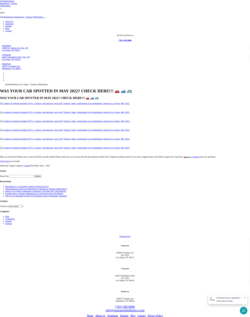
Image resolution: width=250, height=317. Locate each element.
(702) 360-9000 (125, 40)
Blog (7, 28)
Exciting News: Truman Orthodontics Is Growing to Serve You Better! (34, 193)
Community (10, 219)
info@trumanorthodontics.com (125, 310)
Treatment (9, 24)
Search (37, 176)
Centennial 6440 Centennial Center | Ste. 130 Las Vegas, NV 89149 (16, 57)
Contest (27, 166)
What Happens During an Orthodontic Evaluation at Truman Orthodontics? (36, 189)
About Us (9, 21)
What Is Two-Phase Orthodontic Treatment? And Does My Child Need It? (35, 191)
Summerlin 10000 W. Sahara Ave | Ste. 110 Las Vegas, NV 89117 (15, 47)
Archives (3, 206)
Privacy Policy (155, 315)
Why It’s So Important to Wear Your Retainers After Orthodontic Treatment (36, 196)
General (8, 223)
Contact (8, 31)
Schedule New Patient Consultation (17, 231)
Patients (8, 26)
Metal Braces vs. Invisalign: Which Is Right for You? (27, 186)
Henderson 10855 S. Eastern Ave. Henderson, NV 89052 (11, 66)
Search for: (4, 176)
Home (90, 315)
